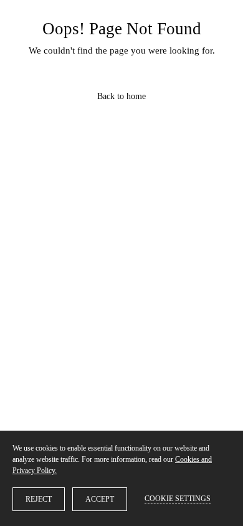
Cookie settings (178, 498)
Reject (39, 499)
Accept (99, 499)
